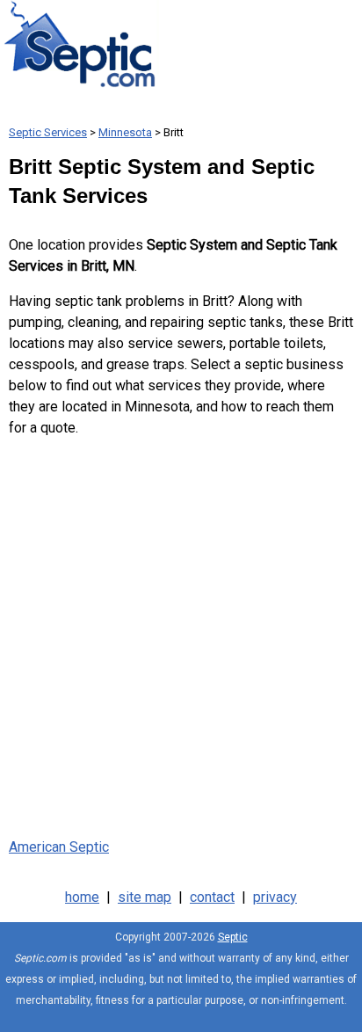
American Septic (59, 847)
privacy (275, 897)
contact (212, 897)
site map (144, 897)
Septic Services (48, 132)
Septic (233, 937)
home (82, 897)
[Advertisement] (181, 634)
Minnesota (125, 132)
